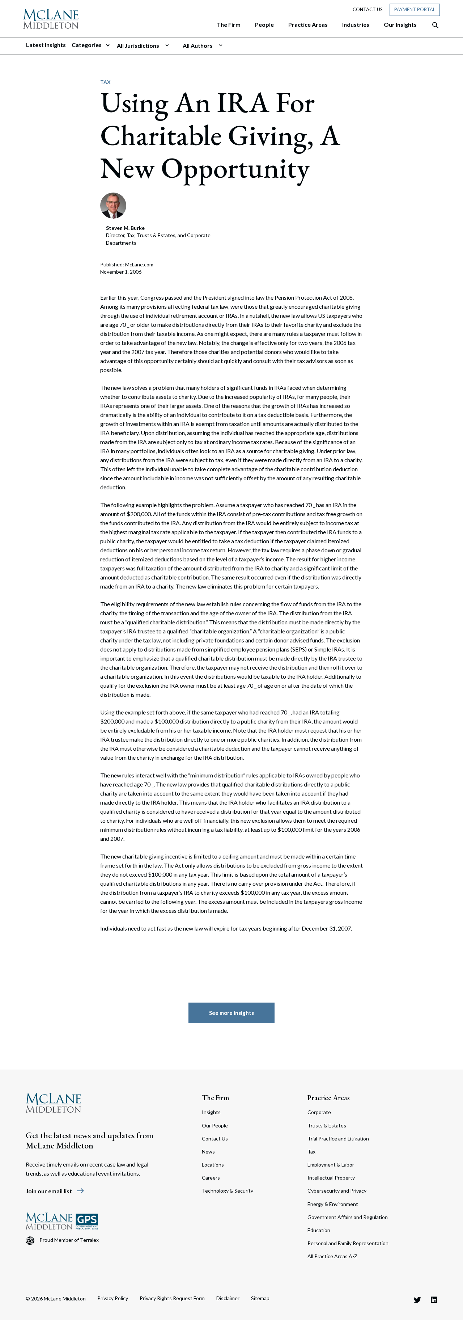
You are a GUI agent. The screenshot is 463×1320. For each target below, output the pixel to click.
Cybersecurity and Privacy (336, 1191)
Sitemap (260, 1298)
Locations (213, 1164)
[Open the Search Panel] (432, 25)
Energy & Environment (332, 1204)
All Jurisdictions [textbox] (138, 45)
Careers (211, 1177)
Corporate (319, 1112)
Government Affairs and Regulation (347, 1217)
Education (318, 1230)
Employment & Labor (330, 1164)
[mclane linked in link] (434, 1299)
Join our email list (55, 1191)
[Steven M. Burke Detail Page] (113, 204)
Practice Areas (328, 1097)
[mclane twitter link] (417, 1299)
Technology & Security (227, 1191)
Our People (215, 1125)
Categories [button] (87, 44)
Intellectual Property (331, 1177)
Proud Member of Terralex (69, 1240)
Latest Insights (46, 44)
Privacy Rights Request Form (172, 1298)
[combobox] (147, 46)
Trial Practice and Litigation (338, 1138)
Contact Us (368, 9)
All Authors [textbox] (198, 45)
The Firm (215, 1097)
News (208, 1151)
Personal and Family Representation (347, 1243)
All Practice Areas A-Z (332, 1256)
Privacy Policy (112, 1298)
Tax (105, 82)
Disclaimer (227, 1298)
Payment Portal (414, 9)
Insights (211, 1112)
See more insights (231, 1012)
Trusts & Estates (326, 1125)
